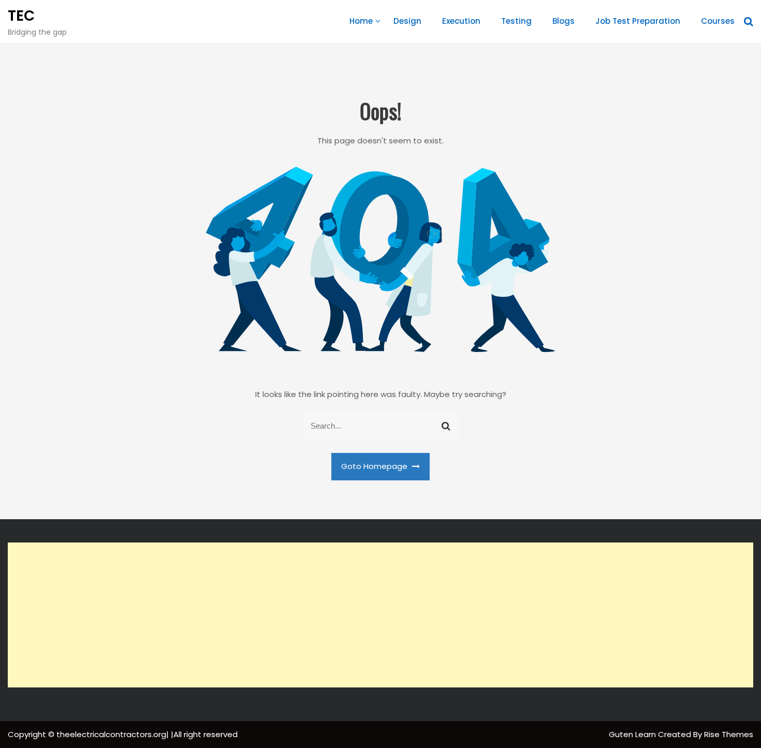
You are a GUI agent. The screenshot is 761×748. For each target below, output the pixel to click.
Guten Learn (633, 734)
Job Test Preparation (637, 21)
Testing (516, 21)
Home (361, 21)
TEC (21, 16)
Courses (718, 21)
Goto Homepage (375, 466)
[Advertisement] (380, 614)
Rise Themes (728, 734)
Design (407, 21)
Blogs (563, 21)
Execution (461, 21)
